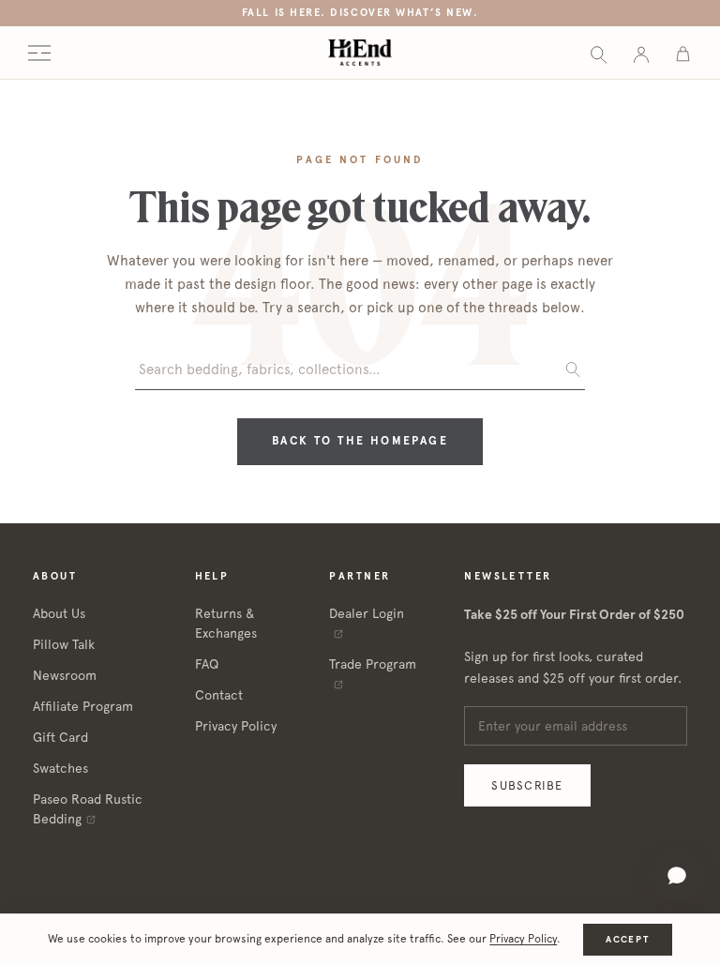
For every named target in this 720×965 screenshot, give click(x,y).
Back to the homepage (360, 440)
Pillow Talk (64, 644)
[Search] (598, 53)
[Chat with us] (677, 876)
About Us (59, 613)
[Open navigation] (39, 53)
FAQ (206, 663)
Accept (627, 939)
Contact (219, 694)
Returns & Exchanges (226, 623)
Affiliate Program (83, 706)
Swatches (60, 768)
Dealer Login (366, 613)
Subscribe (526, 785)
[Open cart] (683, 53)
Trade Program (372, 663)
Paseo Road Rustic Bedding (87, 809)
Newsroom (65, 675)
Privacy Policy (236, 725)
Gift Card (60, 737)
